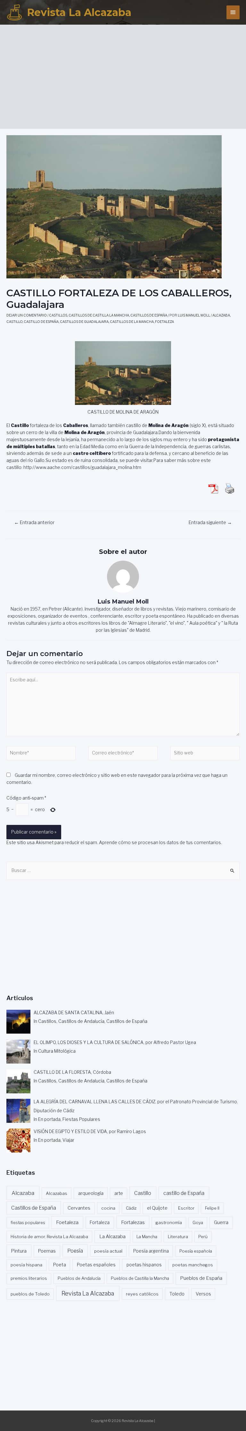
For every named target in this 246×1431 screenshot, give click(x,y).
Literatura (178, 1236)
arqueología (90, 1193)
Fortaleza (100, 1222)
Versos (203, 1293)
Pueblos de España (201, 1278)
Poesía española (195, 1251)
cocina (108, 1208)
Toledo (176, 1294)
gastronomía (169, 1222)
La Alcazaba (112, 1236)
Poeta (59, 1264)
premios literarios (29, 1278)
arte (118, 1193)
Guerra (221, 1222)
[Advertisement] (126, 74)
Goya (198, 1222)
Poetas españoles (96, 1264)
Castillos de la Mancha (132, 322)
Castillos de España (148, 315)
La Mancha (146, 1236)
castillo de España (41, 322)
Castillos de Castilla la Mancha (99, 315)
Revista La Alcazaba (79, 12)
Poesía (75, 1251)
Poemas (47, 1251)
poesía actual (108, 1251)
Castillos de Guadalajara (84, 322)
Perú (203, 1236)
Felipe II (212, 1208)
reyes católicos (142, 1293)
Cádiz (131, 1208)
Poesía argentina (151, 1251)
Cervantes (79, 1208)
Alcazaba (221, 315)
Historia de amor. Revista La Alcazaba (49, 1236)
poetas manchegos (192, 1264)
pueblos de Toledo (30, 1293)
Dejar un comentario (26, 315)
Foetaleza (164, 322)
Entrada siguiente (210, 522)
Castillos (58, 315)
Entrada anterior (34, 522)
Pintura (19, 1251)
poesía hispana (26, 1264)
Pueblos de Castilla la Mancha (140, 1278)
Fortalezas (133, 1222)
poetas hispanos (144, 1264)
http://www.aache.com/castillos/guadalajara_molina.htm (82, 467)
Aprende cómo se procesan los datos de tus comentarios (160, 842)
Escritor (186, 1208)
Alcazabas (56, 1193)
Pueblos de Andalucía (79, 1278)
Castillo (14, 322)
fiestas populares (28, 1222)
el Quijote (157, 1208)
